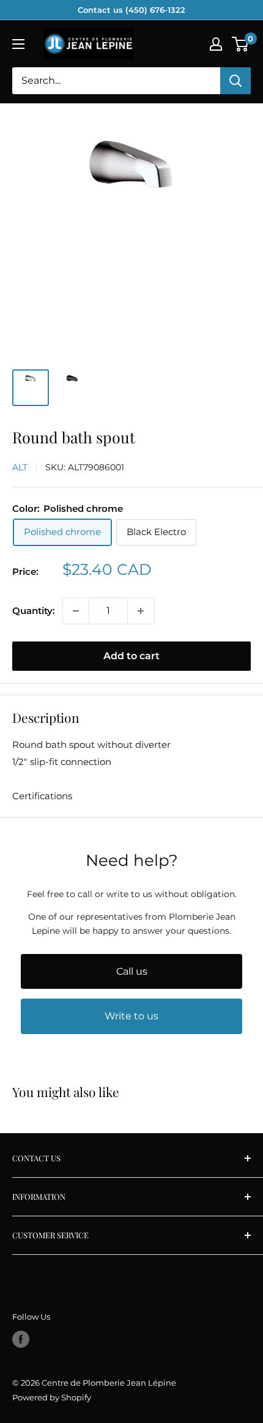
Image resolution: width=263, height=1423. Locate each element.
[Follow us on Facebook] (20, 1339)
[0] (240, 44)
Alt (20, 467)
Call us (131, 971)
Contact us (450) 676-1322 (131, 10)
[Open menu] (18, 44)
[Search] (235, 80)
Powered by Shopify (51, 1397)
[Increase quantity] (141, 611)
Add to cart (131, 656)
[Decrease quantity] (76, 611)
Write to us (131, 1016)
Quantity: (33, 610)
